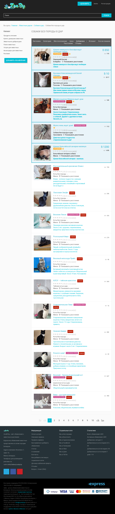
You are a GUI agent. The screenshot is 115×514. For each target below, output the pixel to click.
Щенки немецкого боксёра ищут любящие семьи (67, 50)
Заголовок (37, 41)
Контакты (34, 454)
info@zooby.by (20, 502)
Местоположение (60, 41)
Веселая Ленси (59, 214)
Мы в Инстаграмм (65, 434)
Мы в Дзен (63, 451)
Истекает (92, 41)
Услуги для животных (11, 47)
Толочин (56, 85)
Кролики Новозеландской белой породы (67, 74)
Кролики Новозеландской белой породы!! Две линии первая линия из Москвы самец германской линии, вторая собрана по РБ (69, 90)
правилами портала (25, 492)
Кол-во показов (104, 41)
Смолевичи (57, 135)
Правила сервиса (37, 440)
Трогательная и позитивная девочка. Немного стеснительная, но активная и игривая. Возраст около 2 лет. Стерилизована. (70, 344)
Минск (55, 109)
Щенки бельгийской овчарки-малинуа (69, 146)
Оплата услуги (36, 434)
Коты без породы (60, 107)
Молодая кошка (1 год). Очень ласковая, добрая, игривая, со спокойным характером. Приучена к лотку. (69, 366)
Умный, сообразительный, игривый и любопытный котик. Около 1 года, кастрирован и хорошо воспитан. (66, 249)
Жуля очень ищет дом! (63, 125)
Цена (72, 41)
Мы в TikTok (63, 454)
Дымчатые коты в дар (61, 383)
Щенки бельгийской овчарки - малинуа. (68, 159)
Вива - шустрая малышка (64, 395)
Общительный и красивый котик (65, 388)
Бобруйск (57, 62)
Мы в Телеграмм (65, 446)
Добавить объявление (15, 60)
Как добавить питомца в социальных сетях (39, 459)
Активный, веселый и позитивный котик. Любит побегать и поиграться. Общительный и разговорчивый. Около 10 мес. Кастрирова (70, 271)
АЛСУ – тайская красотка (64, 280)
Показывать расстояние (73, 62)
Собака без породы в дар (63, 132)
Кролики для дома (60, 83)
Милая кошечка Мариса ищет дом (68, 99)
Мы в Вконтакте (64, 437)
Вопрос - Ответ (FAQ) (38, 469)
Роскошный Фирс (61, 236)
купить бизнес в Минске (17, 509)
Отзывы (78, 43)
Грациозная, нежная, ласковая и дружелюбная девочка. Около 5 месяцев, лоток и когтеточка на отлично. (68, 205)
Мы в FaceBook (64, 443)
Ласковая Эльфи (60, 192)
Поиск (106, 15)
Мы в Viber (63, 449)
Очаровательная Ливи (62, 304)
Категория (47, 41)
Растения (7, 53)
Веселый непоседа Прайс (64, 258)
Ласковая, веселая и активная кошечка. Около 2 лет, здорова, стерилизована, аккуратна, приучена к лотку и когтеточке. (68, 227)
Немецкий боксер (60, 59)
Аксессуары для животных (13, 50)
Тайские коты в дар (60, 286)
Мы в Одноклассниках (67, 440)
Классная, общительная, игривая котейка (68, 408)
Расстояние (68, 43)
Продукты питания (10, 35)
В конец (103, 420)
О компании (35, 451)
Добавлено (80, 41)
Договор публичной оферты (41, 463)
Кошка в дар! (59, 353)
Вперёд (98, 420)
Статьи (33, 449)
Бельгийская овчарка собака (64, 154)
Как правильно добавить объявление (40, 444)
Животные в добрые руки (12, 41)
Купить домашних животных (13, 38)
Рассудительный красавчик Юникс (68, 166)
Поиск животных (9, 44)
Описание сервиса (37, 437)
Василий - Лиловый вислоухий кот (68, 375)
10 (93, 420)
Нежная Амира (59, 331)
